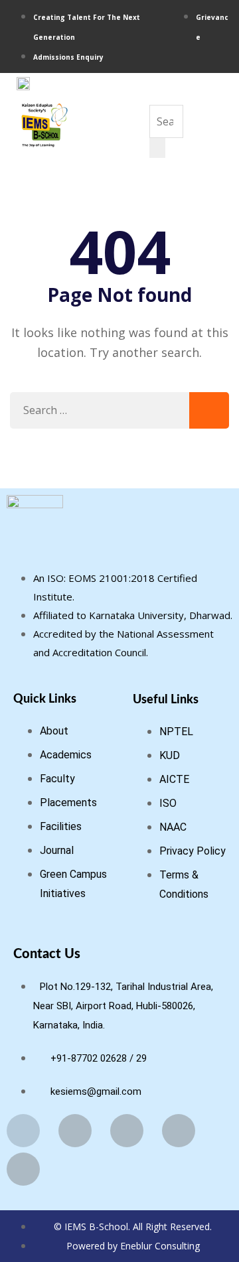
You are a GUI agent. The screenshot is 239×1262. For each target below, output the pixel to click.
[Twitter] (126, 1130)
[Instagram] (212, 55)
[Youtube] (221, 55)
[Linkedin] (178, 1130)
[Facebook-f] (23, 1130)
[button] (157, 91)
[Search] (157, 148)
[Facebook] (203, 55)
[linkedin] (229, 55)
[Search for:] (119, 410)
